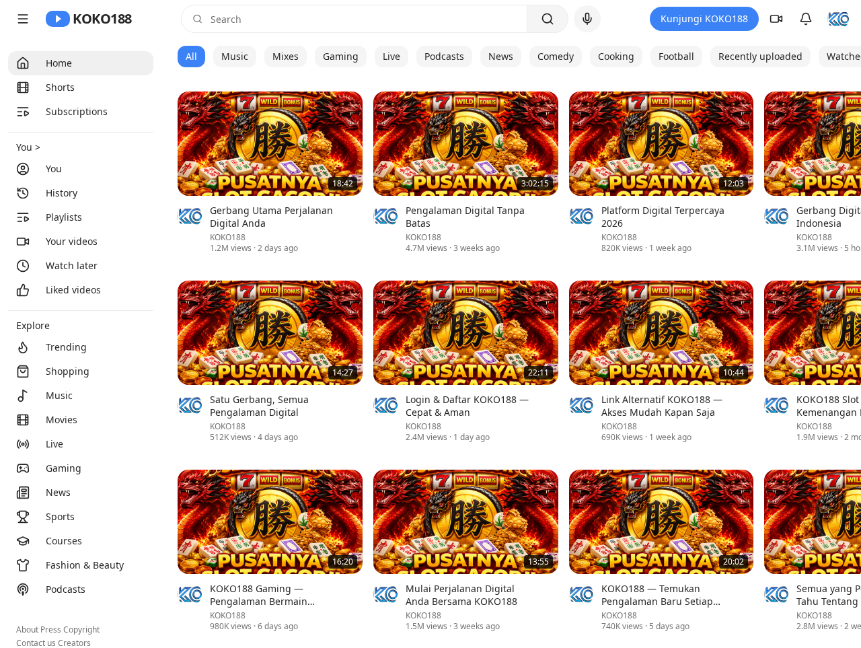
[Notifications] (806, 19)
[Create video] (776, 19)
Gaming (341, 56)
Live (391, 56)
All (191, 56)
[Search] (547, 19)
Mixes (285, 56)
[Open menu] (23, 19)
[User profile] (838, 19)
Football (676, 56)
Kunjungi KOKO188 (704, 18)
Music (234, 56)
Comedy (555, 56)
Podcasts (444, 56)
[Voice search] (587, 18)
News (500, 56)
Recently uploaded (760, 56)
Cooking (616, 56)
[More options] (354, 212)
